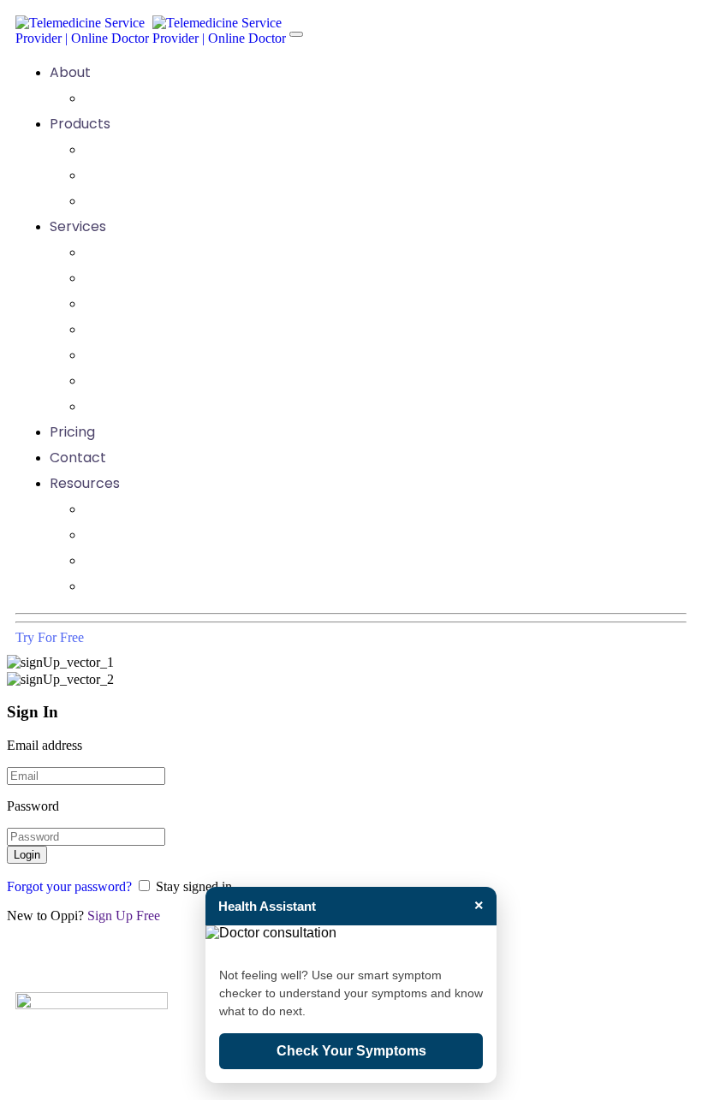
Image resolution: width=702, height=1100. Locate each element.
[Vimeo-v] (511, 967)
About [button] (70, 72)
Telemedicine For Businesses (180, 278)
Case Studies (127, 534)
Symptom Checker (148, 201)
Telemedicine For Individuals (178, 252)
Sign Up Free (123, 915)
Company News (137, 509)
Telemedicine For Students (174, 380)
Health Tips (121, 560)
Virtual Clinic (125, 149)
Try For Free (49, 637)
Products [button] (80, 124)
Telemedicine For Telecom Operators (211, 406)
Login (27, 854)
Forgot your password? (69, 886)
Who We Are (126, 98)
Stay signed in (194, 886)
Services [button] (78, 226)
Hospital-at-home (146, 175)
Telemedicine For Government (187, 355)
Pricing (72, 432)
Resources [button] (85, 483)
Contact (78, 457)
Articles (109, 586)
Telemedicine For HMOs (163, 303)
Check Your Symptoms (351, 1051)
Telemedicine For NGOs (163, 329)
